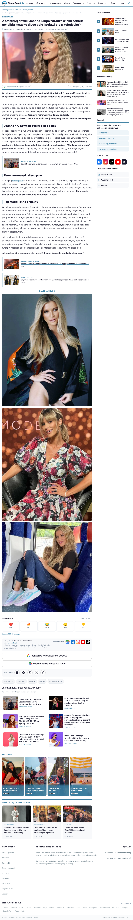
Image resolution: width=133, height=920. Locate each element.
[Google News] (67, 642)
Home (30, 3)
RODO (129, 917)
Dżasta (5, 908)
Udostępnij (75, 87)
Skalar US (60, 908)
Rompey (125, 908)
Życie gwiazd (28, 10)
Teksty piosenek (8, 868)
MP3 (68, 3)
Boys (45, 908)
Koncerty (79, 3)
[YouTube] (83, 642)
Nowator (14, 908)
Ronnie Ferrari (105, 908)
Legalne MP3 (7, 889)
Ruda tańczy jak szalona (107, 144)
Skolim (51, 908)
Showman (70, 908)
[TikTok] (88, 642)
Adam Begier (8, 29)
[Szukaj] (129, 3)
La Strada (115, 908)
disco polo (17, 180)
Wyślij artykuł (106, 174)
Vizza (17, 911)
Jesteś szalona (104, 133)
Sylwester (6, 878)
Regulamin (106, 917)
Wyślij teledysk (107, 180)
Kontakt (104, 185)
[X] (124, 162)
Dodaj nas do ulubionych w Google (18, 87)
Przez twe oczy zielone (107, 149)
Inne (123, 3)
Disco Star (6, 883)
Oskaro (28, 908)
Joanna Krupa (8, 681)
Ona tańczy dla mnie (106, 138)
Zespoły (104, 3)
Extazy (23, 911)
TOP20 (92, 3)
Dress (84, 908)
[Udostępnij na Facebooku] (17, 672)
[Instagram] (78, 642)
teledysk (32, 681)
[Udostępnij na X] (36, 672)
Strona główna (7, 10)
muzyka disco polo (55, 681)
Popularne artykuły (104, 77)
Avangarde (93, 908)
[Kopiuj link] (43, 672)
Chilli (21, 908)
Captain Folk (7, 911)
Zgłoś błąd (88, 87)
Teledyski (56, 3)
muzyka (42, 681)
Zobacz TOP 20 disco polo (11, 634)
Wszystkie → (126, 903)
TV (114, 3)
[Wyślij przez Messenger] (23, 672)
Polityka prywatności (118, 917)
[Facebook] (73, 642)
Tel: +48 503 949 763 (118, 858)
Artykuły (42, 3)
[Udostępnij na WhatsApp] (30, 672)
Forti (78, 908)
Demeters (37, 908)
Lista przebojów (103, 12)
